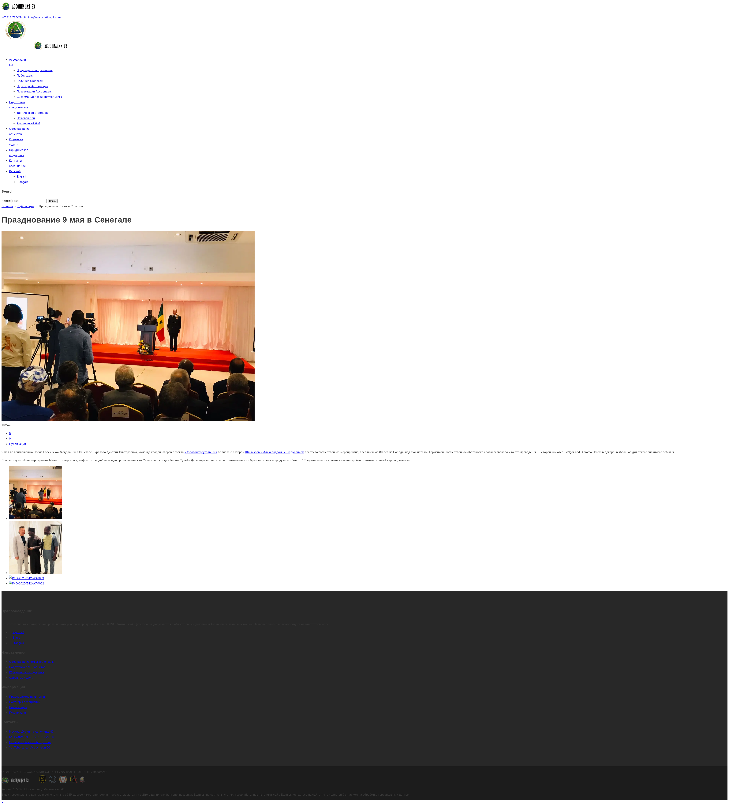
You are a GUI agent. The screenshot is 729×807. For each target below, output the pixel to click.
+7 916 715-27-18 (14, 17)
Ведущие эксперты (30, 80)
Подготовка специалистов (27, 667)
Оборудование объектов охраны (31, 661)
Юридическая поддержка (26, 672)
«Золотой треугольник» (201, 452)
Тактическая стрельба (32, 112)
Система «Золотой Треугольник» (39, 96)
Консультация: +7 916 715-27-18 (31, 736)
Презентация (18, 707)
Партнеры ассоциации (24, 702)
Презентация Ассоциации (35, 91)
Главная (7, 206)
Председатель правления (35, 70)
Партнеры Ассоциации (32, 86)
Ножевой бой (26, 118)
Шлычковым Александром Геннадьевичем (274, 452)
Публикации (25, 75)
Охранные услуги (21, 677)
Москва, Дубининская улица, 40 (31, 731)
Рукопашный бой (28, 123)
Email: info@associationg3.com (30, 742)
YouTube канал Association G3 (29, 747)
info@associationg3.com (44, 17)
